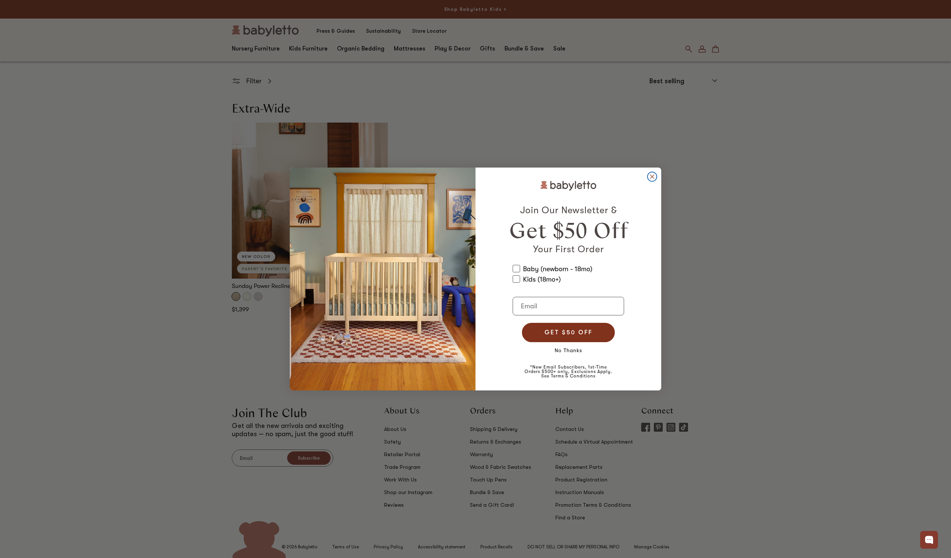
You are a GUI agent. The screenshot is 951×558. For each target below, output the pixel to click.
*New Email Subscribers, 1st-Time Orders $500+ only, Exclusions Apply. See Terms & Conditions (568, 371)
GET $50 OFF (569, 332)
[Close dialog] (652, 176)
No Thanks (568, 350)
